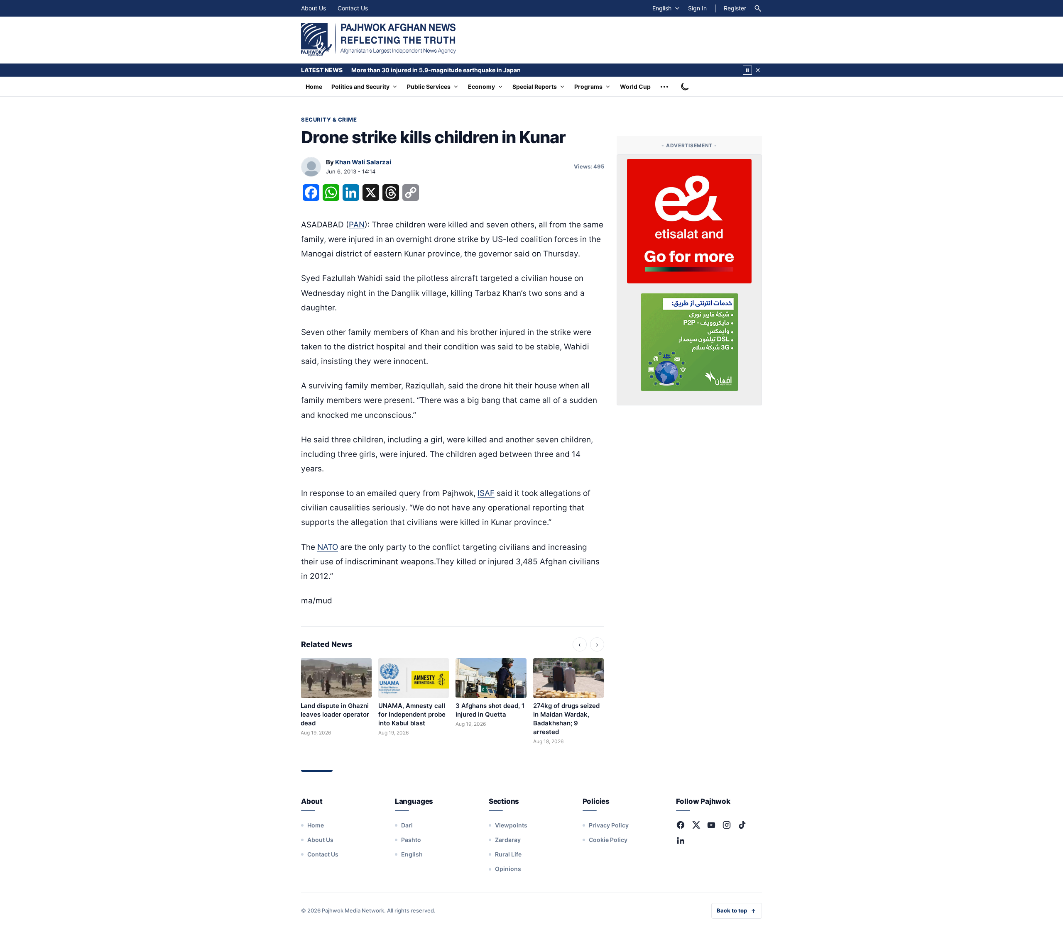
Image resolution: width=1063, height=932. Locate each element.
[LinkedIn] (680, 840)
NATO (327, 547)
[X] (696, 825)
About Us (313, 8)
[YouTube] (711, 825)
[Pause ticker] (747, 70)
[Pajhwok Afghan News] (378, 39)
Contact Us (353, 8)
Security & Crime (329, 119)
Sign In (697, 8)
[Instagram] (726, 825)
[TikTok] (742, 825)
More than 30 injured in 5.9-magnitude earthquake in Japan (436, 69)
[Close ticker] (758, 70)
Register (735, 8)
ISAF (486, 493)
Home (314, 86)
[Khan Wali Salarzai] (311, 167)
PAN (357, 224)
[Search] (758, 8)
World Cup (635, 86)
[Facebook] (680, 825)
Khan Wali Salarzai (363, 162)
